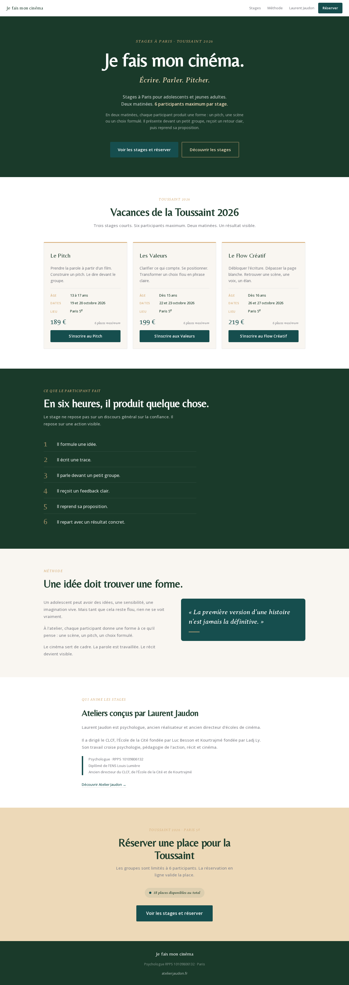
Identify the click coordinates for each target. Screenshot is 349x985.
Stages (255, 7)
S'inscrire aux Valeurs (174, 336)
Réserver (330, 7)
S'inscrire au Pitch (85, 336)
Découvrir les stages (210, 149)
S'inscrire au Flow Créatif (263, 336)
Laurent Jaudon (301, 7)
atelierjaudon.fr (175, 973)
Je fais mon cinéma (25, 8)
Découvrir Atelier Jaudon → (104, 784)
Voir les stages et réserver (144, 149)
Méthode (275, 7)
